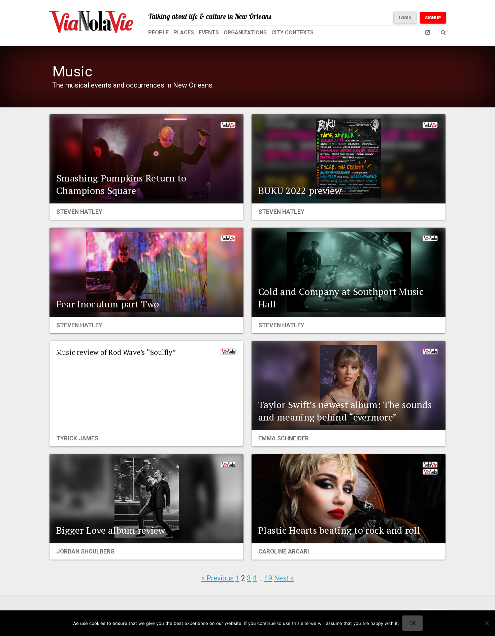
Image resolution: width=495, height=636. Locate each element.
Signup (433, 17)
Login (405, 17)
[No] (486, 623)
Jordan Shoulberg (85, 551)
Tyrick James (77, 438)
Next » (284, 578)
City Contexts (292, 32)
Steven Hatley (79, 211)
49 (268, 578)
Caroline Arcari (283, 551)
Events (209, 32)
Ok (412, 623)
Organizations (245, 32)
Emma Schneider (283, 438)
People (158, 32)
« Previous (217, 578)
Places (183, 32)
